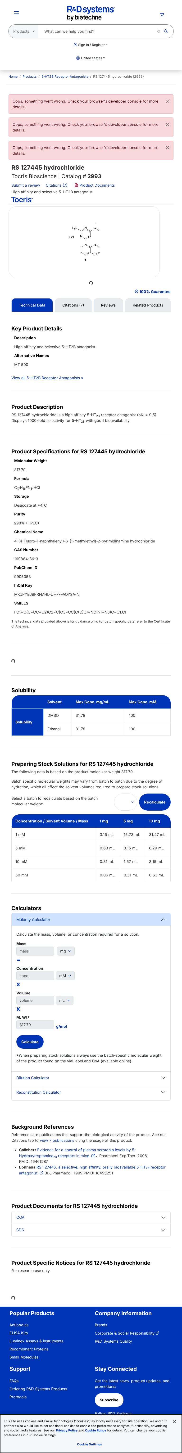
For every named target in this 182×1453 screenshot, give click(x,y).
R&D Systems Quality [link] (113, 1341)
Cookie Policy (95, 1430)
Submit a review (25, 185)
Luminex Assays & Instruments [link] (36, 1341)
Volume (23, 993)
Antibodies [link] (18, 1324)
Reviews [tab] (108, 305)
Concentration (29, 968)
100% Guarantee (155, 291)
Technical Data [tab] (32, 305)
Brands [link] (101, 1324)
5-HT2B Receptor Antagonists (64, 76)
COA (20, 1217)
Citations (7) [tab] (73, 305)
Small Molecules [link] (23, 1357)
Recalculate (155, 802)
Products (29, 76)
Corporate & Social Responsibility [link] (125, 1333)
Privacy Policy (67, 1430)
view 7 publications (57, 1140)
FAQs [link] (13, 1380)
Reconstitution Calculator (38, 1092)
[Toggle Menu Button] (16, 13)
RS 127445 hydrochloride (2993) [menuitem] (118, 76)
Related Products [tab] (148, 305)
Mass (21, 943)
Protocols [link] (18, 1396)
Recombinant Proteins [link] (28, 1349)
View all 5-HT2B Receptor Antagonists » (47, 377)
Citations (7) (57, 185)
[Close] (167, 101)
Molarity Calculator (33, 919)
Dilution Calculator (32, 1077)
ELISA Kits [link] (18, 1333)
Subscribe (109, 1400)
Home (13, 76)
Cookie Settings (89, 1444)
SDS (20, 1229)
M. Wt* (23, 1017)
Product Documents (96, 185)
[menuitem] (13, 76)
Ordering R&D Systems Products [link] (38, 1388)
